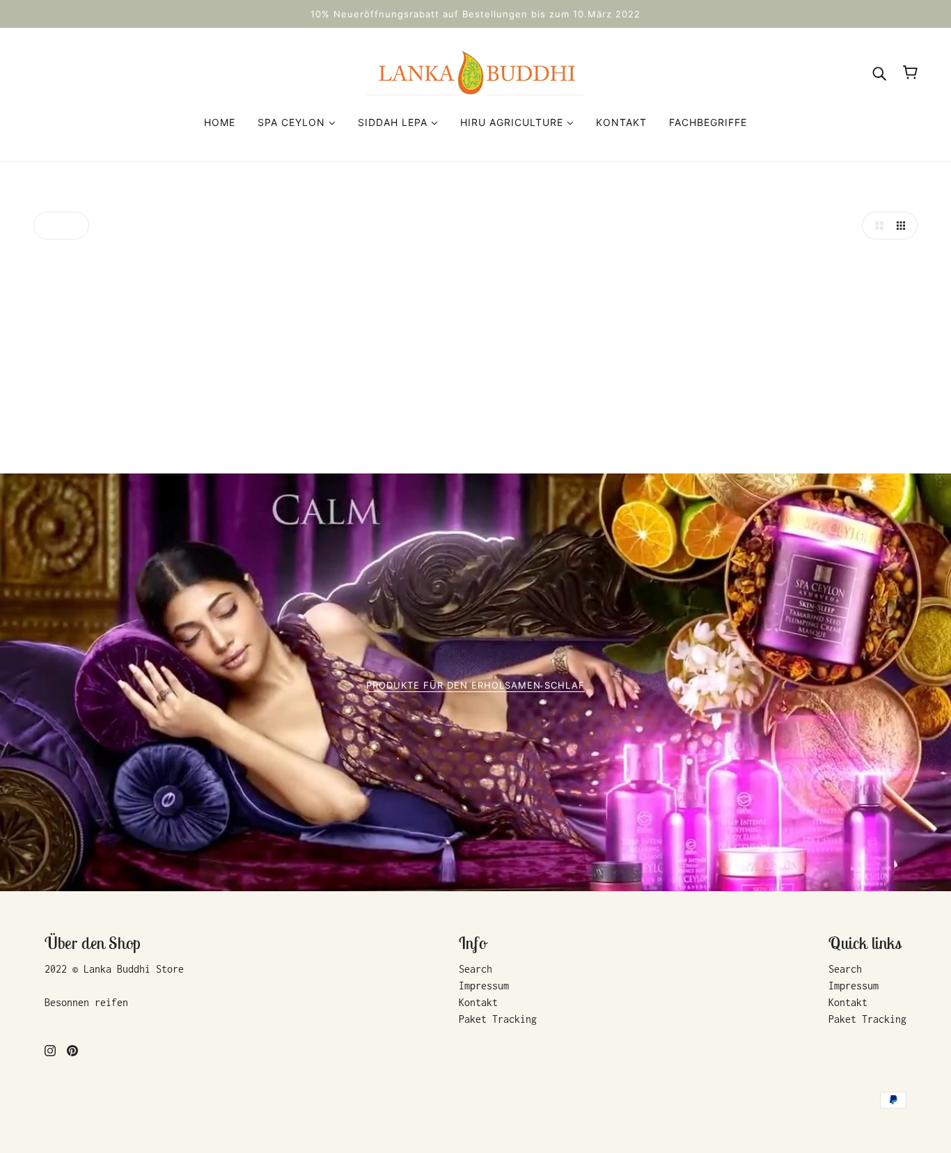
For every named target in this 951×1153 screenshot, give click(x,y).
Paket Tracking (498, 1019)
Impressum (484, 985)
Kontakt (478, 1002)
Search (475, 969)
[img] (50, 1050)
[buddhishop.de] (475, 71)
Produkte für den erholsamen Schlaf (475, 686)
